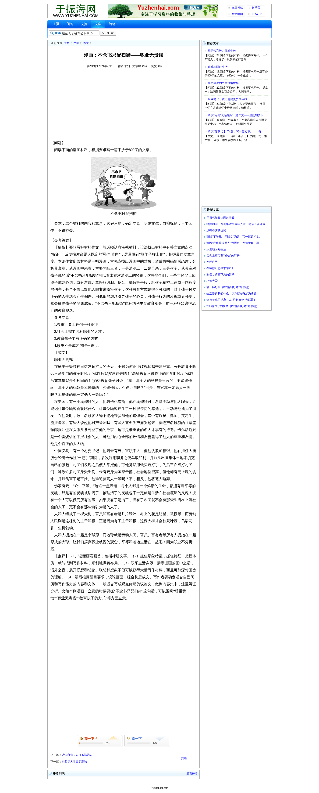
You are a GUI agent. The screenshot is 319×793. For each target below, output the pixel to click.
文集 (98, 24)
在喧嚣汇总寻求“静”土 (220, 268)
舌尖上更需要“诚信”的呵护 (223, 255)
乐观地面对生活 (217, 67)
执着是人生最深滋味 (74, 761)
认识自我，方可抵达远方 (77, 755)
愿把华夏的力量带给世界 (223, 83)
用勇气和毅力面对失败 (222, 50)
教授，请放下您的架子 (220, 274)
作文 (86, 43)
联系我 (256, 7)
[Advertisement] (123, 104)
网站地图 (237, 14)
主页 (56, 24)
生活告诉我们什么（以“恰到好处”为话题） (232, 293)
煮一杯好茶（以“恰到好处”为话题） (228, 287)
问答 (70, 24)
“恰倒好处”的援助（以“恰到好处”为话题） (232, 306)
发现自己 (212, 262)
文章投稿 (237, 7)
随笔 (112, 24)
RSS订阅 (257, 14)
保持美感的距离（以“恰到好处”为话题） (231, 299)
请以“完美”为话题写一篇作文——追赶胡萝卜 (235, 115)
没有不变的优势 (216, 230)
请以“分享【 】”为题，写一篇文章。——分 (234, 131)
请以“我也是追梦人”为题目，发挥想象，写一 (234, 243)
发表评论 (192, 773)
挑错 (184, 758)
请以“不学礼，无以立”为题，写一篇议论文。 (234, 236)
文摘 (84, 24)
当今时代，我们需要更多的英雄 (227, 99)
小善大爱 (212, 280)
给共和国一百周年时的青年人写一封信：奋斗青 (235, 224)
